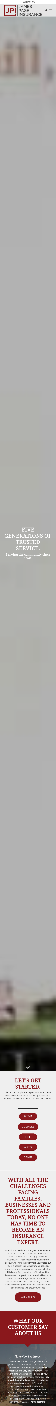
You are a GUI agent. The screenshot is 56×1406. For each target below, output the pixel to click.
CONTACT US (29, 2)
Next (46, 1358)
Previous (10, 1358)
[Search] (44, 10)
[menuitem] (28, 2)
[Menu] (50, 10)
